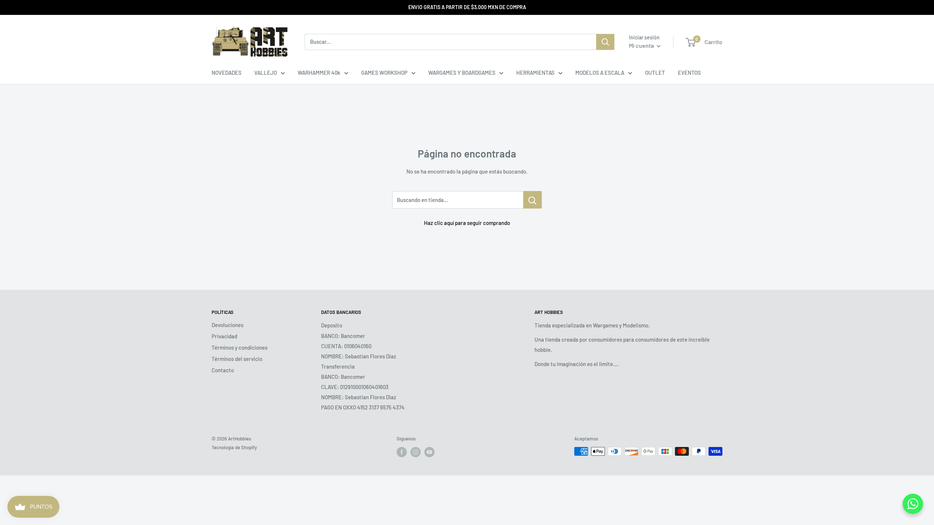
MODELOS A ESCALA (599, 72)
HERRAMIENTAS (535, 72)
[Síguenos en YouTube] (429, 452)
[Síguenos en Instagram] (415, 452)
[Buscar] (605, 42)
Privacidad (224, 336)
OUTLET (655, 72)
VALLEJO (265, 72)
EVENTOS (689, 72)
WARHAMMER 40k (319, 72)
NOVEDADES (227, 72)
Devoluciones (227, 325)
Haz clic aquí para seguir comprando (467, 222)
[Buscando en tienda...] (532, 200)
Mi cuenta (642, 45)
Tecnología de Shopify (234, 447)
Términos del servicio (237, 358)
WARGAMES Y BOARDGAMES (461, 72)
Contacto (223, 370)
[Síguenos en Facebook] (402, 452)
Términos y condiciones (239, 347)
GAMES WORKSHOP (384, 72)
